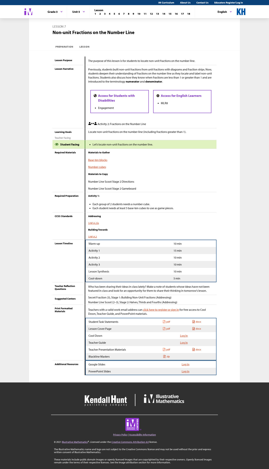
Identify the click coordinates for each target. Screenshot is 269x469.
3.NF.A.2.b (93, 223)
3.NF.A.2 (92, 236)
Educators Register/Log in (228, 2)
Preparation (64, 46)
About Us (185, 2)
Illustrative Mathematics (75, 442)
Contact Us (202, 2)
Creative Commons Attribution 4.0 (130, 442)
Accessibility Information (142, 434)
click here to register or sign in (161, 309)
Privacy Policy (120, 434)
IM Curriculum (166, 2)
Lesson (84, 46)
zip (168, 356)
